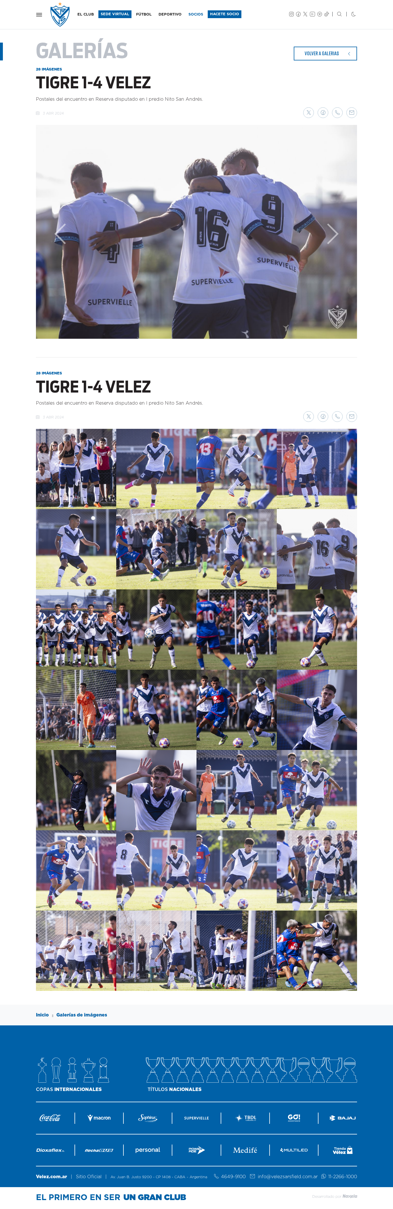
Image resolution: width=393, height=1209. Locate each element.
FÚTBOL (144, 14)
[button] (308, 112)
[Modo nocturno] (349, 14)
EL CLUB (85, 14)
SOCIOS (195, 14)
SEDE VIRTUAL (115, 14)
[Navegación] (39, 14)
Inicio (42, 1015)
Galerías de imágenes (81, 1015)
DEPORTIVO (170, 14)
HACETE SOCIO (224, 14)
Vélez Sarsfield (60, 14)
